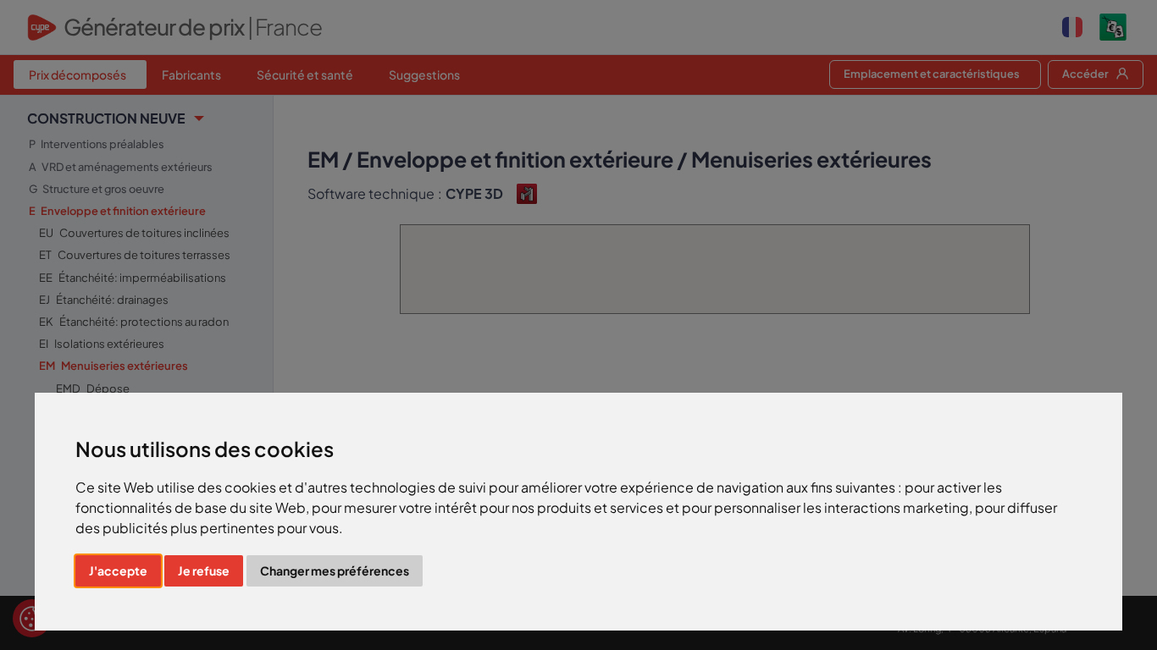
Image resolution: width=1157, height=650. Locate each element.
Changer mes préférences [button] (334, 570)
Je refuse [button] (204, 570)
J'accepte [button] (118, 570)
